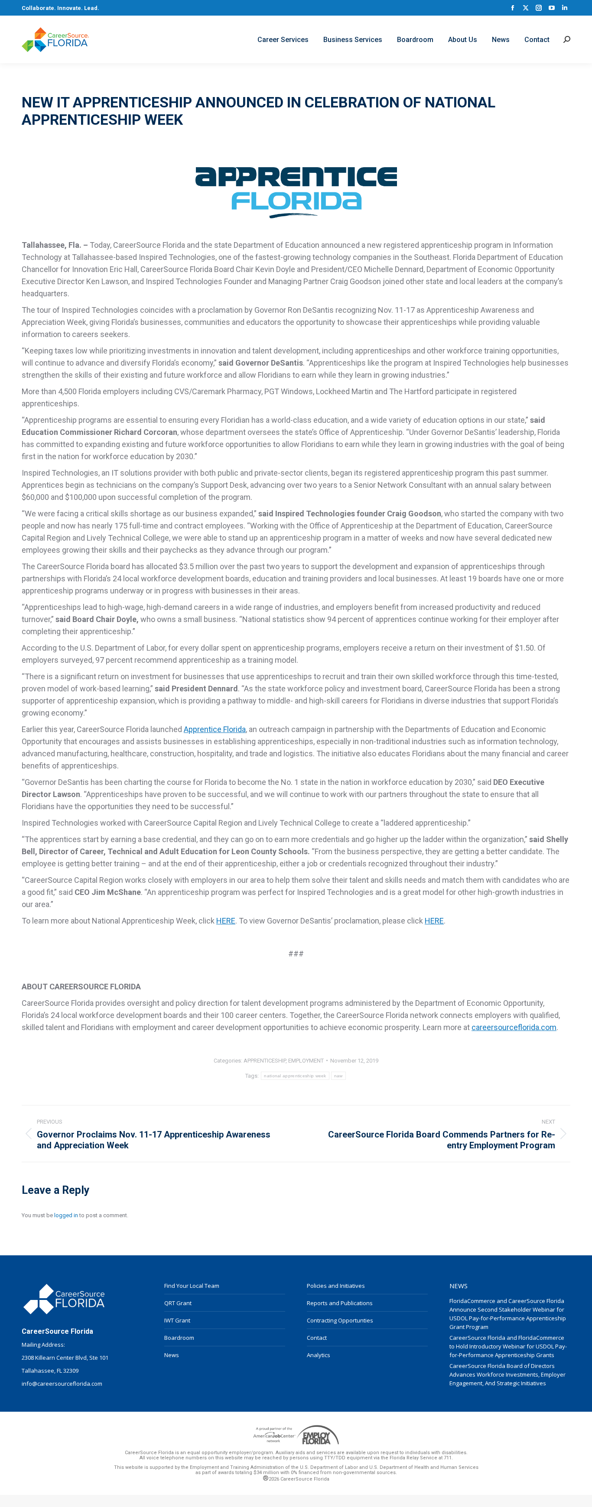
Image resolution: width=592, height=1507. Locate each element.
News (171, 1355)
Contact (317, 1338)
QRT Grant (178, 1303)
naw (338, 1075)
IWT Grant (177, 1320)
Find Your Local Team (191, 1286)
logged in (66, 1215)
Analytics (318, 1355)
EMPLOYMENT (306, 1060)
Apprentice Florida (215, 729)
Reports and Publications (340, 1303)
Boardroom (179, 1338)
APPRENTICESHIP (265, 1060)
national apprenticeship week (295, 1075)
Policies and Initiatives (336, 1286)
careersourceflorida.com (514, 1027)
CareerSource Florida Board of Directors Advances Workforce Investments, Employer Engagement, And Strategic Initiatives (507, 1374)
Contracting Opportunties (340, 1320)
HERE (225, 920)
